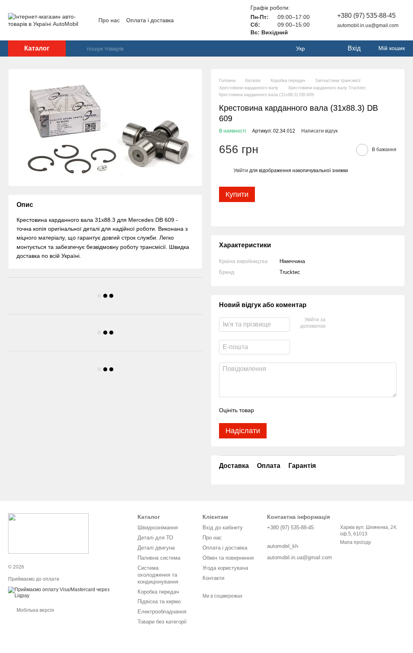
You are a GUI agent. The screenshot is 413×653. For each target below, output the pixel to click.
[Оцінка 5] (319, 410)
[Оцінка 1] (267, 410)
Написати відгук (319, 131)
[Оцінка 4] (306, 410)
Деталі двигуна (156, 548)
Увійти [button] (241, 170)
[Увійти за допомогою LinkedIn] (360, 323)
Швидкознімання (158, 528)
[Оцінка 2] (280, 410)
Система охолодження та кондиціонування (158, 575)
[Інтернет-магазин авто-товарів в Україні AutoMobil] (48, 533)
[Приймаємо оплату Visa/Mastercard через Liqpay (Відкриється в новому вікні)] (66, 593)
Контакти (213, 578)
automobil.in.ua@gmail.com (367, 25)
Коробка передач (158, 592)
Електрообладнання (162, 612)
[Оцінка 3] (293, 410)
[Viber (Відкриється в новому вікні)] (228, 20)
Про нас (109, 20)
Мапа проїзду (355, 542)
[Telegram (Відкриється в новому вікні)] (218, 20)
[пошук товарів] (80, 48)
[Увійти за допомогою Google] (347, 323)
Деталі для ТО (155, 538)
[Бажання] (324, 48)
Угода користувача (225, 568)
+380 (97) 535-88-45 (366, 15)
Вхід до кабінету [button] (222, 528)
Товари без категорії (162, 622)
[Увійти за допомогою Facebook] (334, 323)
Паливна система (159, 558)
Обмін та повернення (228, 558)
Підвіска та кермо (159, 601)
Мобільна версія (34, 610)
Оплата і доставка (150, 20)
